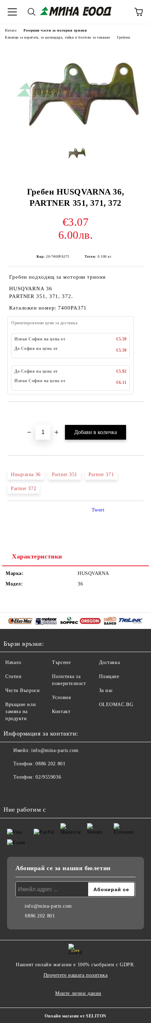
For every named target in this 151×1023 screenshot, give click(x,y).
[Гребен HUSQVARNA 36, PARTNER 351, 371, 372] (75, 134)
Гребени (123, 37)
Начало (11, 30)
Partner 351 (64, 474)
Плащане (109, 676)
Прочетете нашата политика (76, 975)
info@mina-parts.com (55, 750)
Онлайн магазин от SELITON (75, 1016)
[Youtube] (28, 791)
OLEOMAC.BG (116, 704)
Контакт (61, 711)
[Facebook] (12, 791)
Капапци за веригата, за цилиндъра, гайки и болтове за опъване (57, 37)
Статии (13, 676)
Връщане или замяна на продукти (20, 711)
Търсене (61, 662)
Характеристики (37, 556)
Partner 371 (101, 474)
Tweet (98, 510)
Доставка (109, 662)
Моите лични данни (78, 993)
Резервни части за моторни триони (55, 30)
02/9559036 (48, 777)
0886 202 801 (50, 763)
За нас (106, 690)
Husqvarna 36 (26, 474)
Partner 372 (23, 488)
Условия (61, 697)
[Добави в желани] (138, 413)
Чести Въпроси (22, 690)
